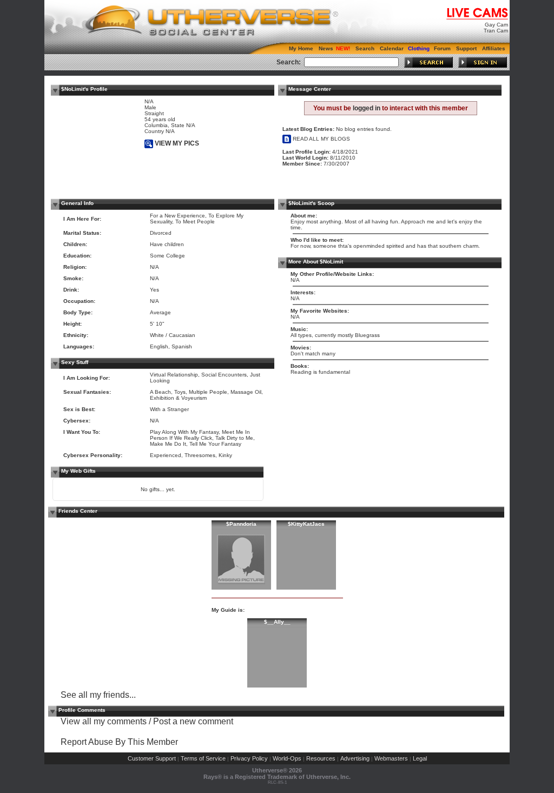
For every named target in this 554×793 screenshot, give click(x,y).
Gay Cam (496, 25)
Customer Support (152, 758)
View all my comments (104, 721)
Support (466, 48)
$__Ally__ (277, 622)
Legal (420, 758)
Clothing (419, 48)
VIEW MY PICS (176, 143)
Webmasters (391, 758)
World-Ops (287, 758)
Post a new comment (193, 721)
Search (364, 48)
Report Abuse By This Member (119, 741)
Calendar (392, 48)
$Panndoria (241, 524)
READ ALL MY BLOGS (320, 139)
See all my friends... (98, 694)
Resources (320, 758)
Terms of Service (203, 758)
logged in (366, 108)
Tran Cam (496, 31)
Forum (442, 48)
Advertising (355, 758)
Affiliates (493, 48)
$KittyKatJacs (306, 524)
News (326, 48)
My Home (301, 48)
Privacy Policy (249, 758)
